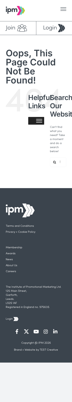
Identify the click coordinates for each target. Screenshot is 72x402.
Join (10, 28)
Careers (11, 271)
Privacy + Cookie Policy (20, 232)
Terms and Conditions (20, 226)
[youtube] (36, 332)
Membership (14, 247)
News (9, 259)
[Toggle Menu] (63, 9)
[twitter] (26, 332)
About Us (11, 265)
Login (50, 28)
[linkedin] (55, 332)
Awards (11, 253)
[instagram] (46, 332)
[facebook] (17, 332)
